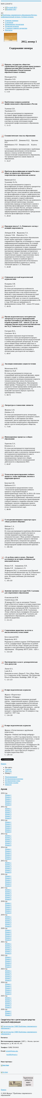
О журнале (9, 22)
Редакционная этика (12, 781)
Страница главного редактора (16, 28)
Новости (8, 784)
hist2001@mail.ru (11, 1054)
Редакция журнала (12, 26)
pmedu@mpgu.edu (12, 1051)
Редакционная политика (14, 779)
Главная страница (11, 20)
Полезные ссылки (11, 783)
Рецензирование (11, 777)
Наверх (3, 764)
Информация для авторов (14, 24)
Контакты (8, 30)
